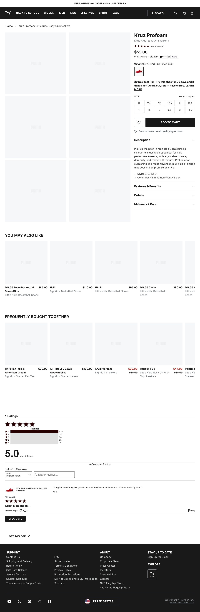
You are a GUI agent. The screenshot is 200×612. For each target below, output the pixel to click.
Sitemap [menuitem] (59, 583)
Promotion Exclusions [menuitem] (67, 574)
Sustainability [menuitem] (108, 574)
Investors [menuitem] (105, 570)
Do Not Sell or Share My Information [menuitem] (76, 578)
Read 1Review (156, 46)
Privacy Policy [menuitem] (62, 570)
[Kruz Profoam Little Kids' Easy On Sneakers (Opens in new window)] (9, 490)
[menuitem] (27, 13)
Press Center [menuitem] (107, 565)
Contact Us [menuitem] (13, 556)
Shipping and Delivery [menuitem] (19, 561)
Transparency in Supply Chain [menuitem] (23, 583)
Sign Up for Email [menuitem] (158, 556)
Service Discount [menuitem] (16, 574)
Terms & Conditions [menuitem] (66, 565)
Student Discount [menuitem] (16, 578)
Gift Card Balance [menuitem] (16, 570)
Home (9, 25)
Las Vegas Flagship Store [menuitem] (115, 587)
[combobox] (18, 474)
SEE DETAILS (119, 3)
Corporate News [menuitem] (110, 561)
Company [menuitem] (105, 556)
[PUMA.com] (7, 13)
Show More (15, 518)
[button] (34, 431)
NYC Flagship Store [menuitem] (111, 583)
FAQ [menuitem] (56, 556)
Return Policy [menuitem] (14, 565)
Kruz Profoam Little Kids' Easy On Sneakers (31, 489)
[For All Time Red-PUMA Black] (139, 71)
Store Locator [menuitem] (62, 561)
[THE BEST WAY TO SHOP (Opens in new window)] (152, 574)
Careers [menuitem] (104, 578)
